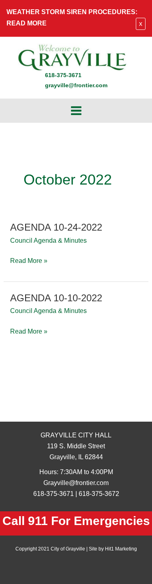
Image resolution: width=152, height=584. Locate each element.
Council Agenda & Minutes (48, 240)
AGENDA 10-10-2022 (56, 298)
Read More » (28, 261)
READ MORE (26, 23)
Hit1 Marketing (121, 549)
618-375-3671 (63, 75)
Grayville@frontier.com (76, 482)
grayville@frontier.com (76, 85)
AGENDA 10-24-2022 (56, 227)
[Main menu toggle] (76, 111)
